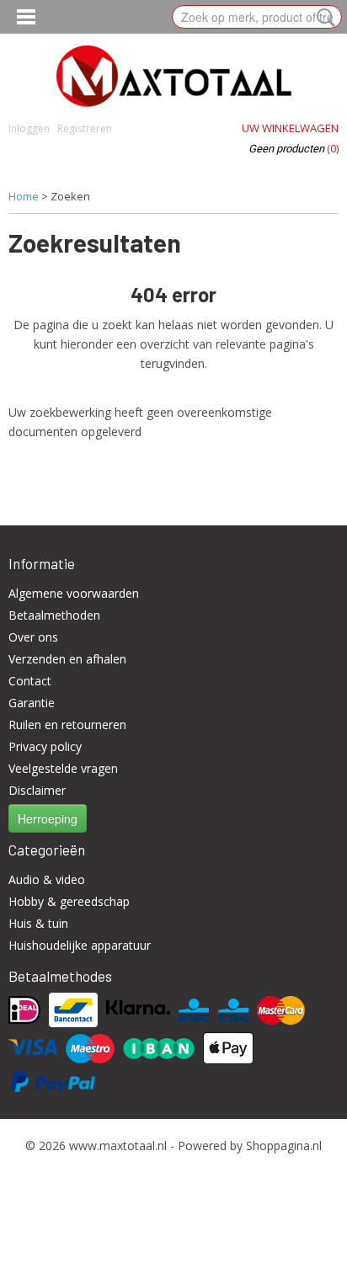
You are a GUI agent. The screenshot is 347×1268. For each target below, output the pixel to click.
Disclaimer (37, 790)
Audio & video (46, 879)
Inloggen (29, 128)
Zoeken (322, 17)
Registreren (84, 128)
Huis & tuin (38, 923)
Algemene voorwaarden (73, 593)
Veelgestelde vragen (63, 768)
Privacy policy (45, 746)
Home (23, 196)
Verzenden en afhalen (67, 659)
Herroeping (47, 818)
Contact (29, 681)
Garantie (31, 703)
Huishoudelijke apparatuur (79, 945)
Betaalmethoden (54, 615)
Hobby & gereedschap (69, 901)
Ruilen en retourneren (67, 725)
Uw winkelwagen (290, 128)
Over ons (33, 637)
